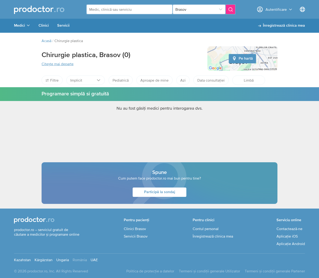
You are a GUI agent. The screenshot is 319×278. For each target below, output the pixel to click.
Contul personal (206, 229)
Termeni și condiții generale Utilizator (209, 271)
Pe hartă (246, 59)
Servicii (63, 26)
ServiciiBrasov (136, 236)
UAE (94, 260)
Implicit (76, 80)
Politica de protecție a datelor (150, 271)
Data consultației (211, 80)
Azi (183, 80)
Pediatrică (121, 80)
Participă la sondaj (159, 192)
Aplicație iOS (287, 236)
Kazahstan (22, 260)
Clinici (44, 26)
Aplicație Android (290, 244)
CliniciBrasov (135, 229)
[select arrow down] (220, 9)
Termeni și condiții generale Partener (275, 271)
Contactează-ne (289, 229)
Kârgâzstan (44, 260)
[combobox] (129, 9)
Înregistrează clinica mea (284, 26)
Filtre (54, 80)
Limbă (249, 80)
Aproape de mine (154, 80)
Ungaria (62, 260)
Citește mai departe (58, 64)
